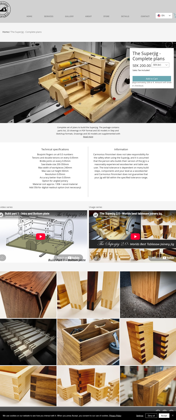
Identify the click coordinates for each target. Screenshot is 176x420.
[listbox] (160, 65)
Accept (164, 415)
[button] (160, 65)
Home (5, 31)
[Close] (172, 415)
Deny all (151, 415)
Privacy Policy (115, 415)
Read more (88, 136)
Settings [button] (139, 415)
